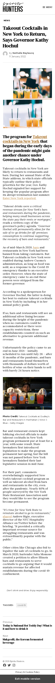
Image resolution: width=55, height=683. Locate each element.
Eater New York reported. (19, 198)
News (7, 20)
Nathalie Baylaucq (23, 53)
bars (36, 247)
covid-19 (22, 605)
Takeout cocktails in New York (25, 139)
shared (7, 516)
